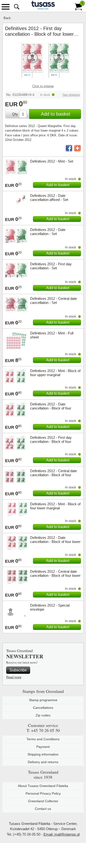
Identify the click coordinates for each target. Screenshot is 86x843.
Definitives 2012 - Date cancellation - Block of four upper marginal (50, 408)
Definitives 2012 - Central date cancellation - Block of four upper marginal (53, 475)
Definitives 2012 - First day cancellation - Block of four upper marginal (51, 441)
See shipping (71, 95)
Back (7, 18)
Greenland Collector (43, 801)
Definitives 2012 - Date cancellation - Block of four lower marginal (55, 542)
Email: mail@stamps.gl (61, 834)
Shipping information (43, 754)
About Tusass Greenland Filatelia (43, 786)
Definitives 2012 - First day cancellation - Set (51, 266)
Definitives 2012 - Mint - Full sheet (51, 335)
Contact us (43, 809)
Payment (43, 747)
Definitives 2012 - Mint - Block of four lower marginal (55, 506)
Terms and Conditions (43, 739)
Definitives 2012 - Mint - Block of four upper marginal (55, 373)
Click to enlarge (43, 86)
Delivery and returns (43, 762)
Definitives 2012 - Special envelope (50, 607)
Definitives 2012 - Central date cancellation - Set (53, 300)
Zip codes (43, 715)
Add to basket (55, 114)
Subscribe (18, 670)
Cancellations (43, 708)
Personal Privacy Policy (43, 793)
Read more (13, 677)
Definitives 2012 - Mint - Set (51, 161)
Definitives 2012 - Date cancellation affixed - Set (49, 198)
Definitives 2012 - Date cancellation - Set (47, 232)
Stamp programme (43, 700)
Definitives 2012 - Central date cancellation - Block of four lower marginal (55, 575)
